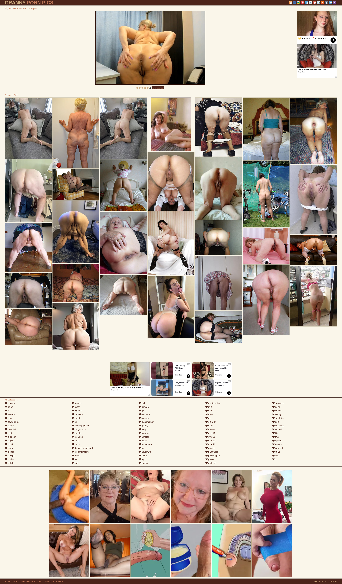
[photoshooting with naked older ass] (75, 132)
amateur (11, 403)
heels (144, 441)
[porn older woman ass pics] (28, 128)
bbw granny (13, 422)
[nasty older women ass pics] (75, 326)
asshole (11, 414)
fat (75, 459)
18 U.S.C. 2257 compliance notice (48, 581)
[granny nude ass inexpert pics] (218, 127)
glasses (145, 418)
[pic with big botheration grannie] (28, 247)
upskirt (278, 441)
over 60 (211, 441)
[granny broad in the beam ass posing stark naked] (171, 243)
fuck (143, 403)
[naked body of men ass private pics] (313, 250)
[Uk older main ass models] (218, 188)
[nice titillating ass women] (75, 283)
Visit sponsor (158, 88)
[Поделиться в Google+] (302, 2)
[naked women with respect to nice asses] (171, 307)
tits (276, 433)
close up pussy (81, 426)
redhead (212, 463)
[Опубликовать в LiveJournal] (310, 2)
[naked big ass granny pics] (313, 199)
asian (10, 407)
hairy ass (145, 433)
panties (211, 448)
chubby (77, 418)
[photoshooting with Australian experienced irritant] (123, 295)
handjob (145, 437)
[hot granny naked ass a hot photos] (266, 193)
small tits (279, 418)
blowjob (11, 455)
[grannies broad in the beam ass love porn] (266, 246)
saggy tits (279, 403)
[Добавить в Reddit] (318, 2)
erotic (77, 455)
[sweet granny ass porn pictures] (313, 130)
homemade (146, 444)
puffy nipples (214, 455)
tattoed (278, 429)
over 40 (211, 433)
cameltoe (78, 414)
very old (279, 448)
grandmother (147, 422)
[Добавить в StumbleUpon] (322, 2)
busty (77, 407)
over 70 (211, 444)
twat (277, 437)
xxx (276, 459)
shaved (278, 411)
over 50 (211, 437)
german (145, 407)
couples (78, 433)
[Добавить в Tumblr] (326, 2)
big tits (10, 441)
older (210, 426)
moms (211, 411)
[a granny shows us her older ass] (313, 296)
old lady (212, 422)
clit (75, 422)
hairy (143, 429)
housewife (146, 452)
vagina (278, 444)
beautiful (11, 429)
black (10, 448)
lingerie (145, 463)
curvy (77, 444)
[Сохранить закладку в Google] (298, 2)
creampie (78, 437)
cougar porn (80, 429)
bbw (9, 418)
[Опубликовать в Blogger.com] (290, 2)
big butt (77, 411)
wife (277, 455)
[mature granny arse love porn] (75, 184)
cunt (76, 441)
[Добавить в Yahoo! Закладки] (334, 2)
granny (144, 426)
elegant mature (81, 452)
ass (9, 411)
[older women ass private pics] (218, 327)
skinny (278, 414)
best (9, 433)
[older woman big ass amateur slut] (218, 237)
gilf (142, 411)
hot (142, 448)
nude (210, 414)
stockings (279, 426)
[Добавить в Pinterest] (314, 2)
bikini (10, 444)
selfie (277, 407)
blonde (10, 452)
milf (210, 407)
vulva (277, 452)
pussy (211, 459)
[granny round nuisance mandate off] (123, 128)
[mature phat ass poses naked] (75, 231)
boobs (10, 459)
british (10, 463)
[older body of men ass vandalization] (28, 290)
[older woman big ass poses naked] (218, 283)
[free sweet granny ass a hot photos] (123, 185)
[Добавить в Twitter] (330, 2)
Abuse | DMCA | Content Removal (19, 581)
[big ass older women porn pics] (150, 48)
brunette (78, 403)
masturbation (214, 403)
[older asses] (28, 327)
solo (277, 422)
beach (10, 426)
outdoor (211, 429)
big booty (11, 437)
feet (76, 463)
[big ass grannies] (28, 190)
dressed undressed (83, 448)
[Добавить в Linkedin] (306, 2)
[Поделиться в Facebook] (294, 2)
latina (144, 455)
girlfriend (145, 414)
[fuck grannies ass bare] (123, 243)
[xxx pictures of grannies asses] (266, 299)
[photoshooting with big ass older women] (266, 128)
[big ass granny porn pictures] (171, 181)
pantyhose (213, 452)
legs (143, 459)
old (209, 418)
